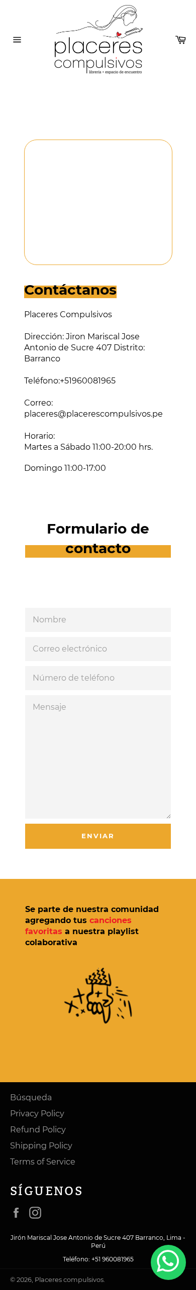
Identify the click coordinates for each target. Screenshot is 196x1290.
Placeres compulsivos (69, 1279)
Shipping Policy (41, 1145)
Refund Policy (38, 1129)
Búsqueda (31, 1097)
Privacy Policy (37, 1113)
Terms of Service (42, 1162)
